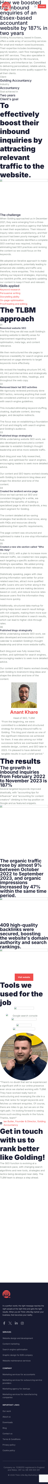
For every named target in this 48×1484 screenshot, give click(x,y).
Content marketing (11, 1344)
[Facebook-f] (4, 1323)
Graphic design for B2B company (18, 1355)
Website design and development (18, 1338)
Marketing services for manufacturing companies (20, 1396)
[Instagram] (22, 1323)
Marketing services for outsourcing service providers (22, 1381)
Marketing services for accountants (19, 1374)
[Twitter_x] (10, 1323)
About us (7, 1417)
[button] (35, 6)
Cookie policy (9, 1450)
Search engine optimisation (15, 1349)
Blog (5, 1428)
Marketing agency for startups (16, 1388)
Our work (7, 1411)
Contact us (7, 1433)
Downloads (8, 1422)
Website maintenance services (17, 1360)
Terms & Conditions (11, 1439)
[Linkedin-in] (16, 1323)
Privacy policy (9, 1445)
